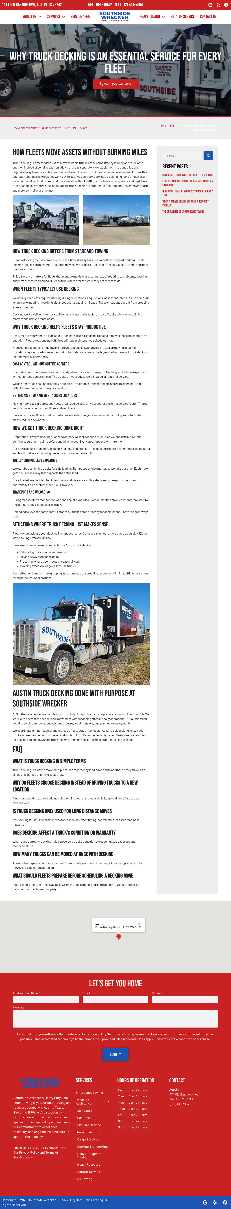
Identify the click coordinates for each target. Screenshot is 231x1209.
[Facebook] (226, 5)
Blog (171, 126)
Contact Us (208, 16)
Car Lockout (86, 1118)
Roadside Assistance (84, 1101)
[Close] (138, 924)
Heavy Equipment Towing (90, 1155)
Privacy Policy (29, 1152)
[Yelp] (218, 5)
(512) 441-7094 (131, 5)
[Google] (210, 5)
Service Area (80, 16)
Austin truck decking (69, 714)
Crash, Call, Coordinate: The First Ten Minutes (187, 175)
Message (18, 1007)
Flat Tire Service (89, 1125)
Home (162, 126)
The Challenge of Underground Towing (183, 211)
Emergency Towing (89, 1092)
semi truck (90, 172)
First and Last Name (26, 993)
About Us (29, 16)
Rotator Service (183, 16)
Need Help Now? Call (104, 5)
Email (87, 993)
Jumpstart (84, 1110)
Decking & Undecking (92, 1146)
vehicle (59, 260)
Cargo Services (88, 1139)
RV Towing (84, 1179)
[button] (118, 937)
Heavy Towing (150, 16)
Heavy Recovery (88, 1164)
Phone (157, 993)
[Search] (208, 155)
